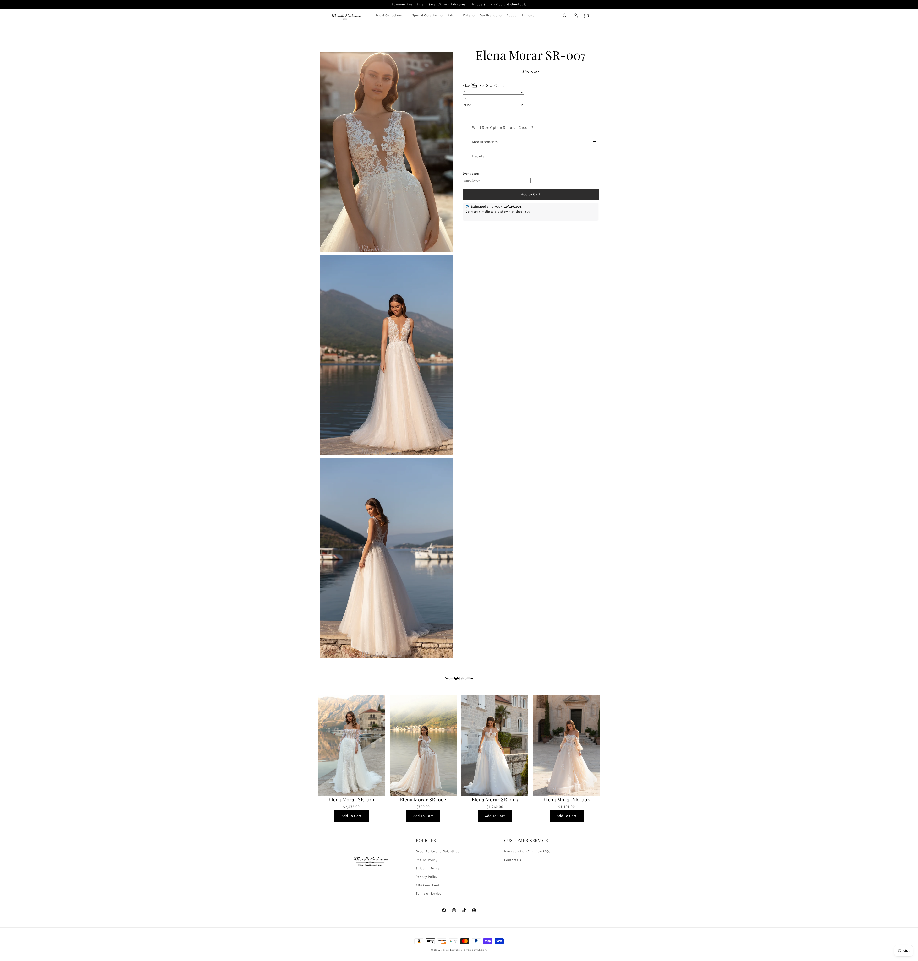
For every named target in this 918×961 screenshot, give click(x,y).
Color (467, 98)
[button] (391, 16)
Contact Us (512, 860)
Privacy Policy (426, 876)
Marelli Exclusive (451, 950)
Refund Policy (426, 860)
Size (483, 85)
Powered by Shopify (475, 950)
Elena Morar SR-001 (351, 799)
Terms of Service (428, 893)
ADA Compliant (427, 885)
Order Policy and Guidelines (437, 851)
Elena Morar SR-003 (495, 799)
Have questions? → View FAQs (527, 851)
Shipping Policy (428, 868)
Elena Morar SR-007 (531, 55)
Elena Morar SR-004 (566, 799)
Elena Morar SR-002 (423, 799)
